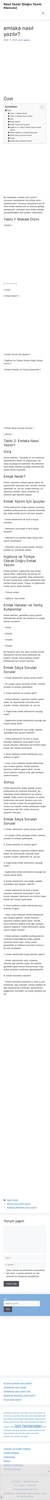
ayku (11, 1416)
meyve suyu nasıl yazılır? (19, 1204)
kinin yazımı (15, 1430)
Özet (9, 110)
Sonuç (12, 138)
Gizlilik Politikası (11, 1453)
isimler (12, 1426)
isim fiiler (6, 1426)
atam (7, 1416)
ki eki (44, 1426)
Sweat (6, 1433)
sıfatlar (28, 1433)
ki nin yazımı (7, 1430)
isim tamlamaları (28, 1426)
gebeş (22, 1422)
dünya (23, 1416)
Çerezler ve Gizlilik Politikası (17, 1449)
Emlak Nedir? (15, 122)
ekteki (5, 1419)
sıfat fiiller (22, 1433)
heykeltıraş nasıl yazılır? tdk (17, 1391)
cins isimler (16, 1416)
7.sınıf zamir (23, 1413)
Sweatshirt (11, 1433)
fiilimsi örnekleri (29, 1419)
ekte (44, 1416)
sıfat (16, 1433)
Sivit (43, 1430)
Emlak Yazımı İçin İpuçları (20, 124)
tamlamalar (7, 1436)
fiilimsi (15, 1419)
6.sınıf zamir (15, 1413)
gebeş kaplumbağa (30, 1422)
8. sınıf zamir (32, 1413)
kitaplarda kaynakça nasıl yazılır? (20, 1395)
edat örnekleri (38, 1416)
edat (26, 1416)
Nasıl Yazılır (12, 1200)
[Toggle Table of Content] (41, 107)
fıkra (17, 1422)
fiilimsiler (21, 1419)
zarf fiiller (17, 1436)
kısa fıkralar (23, 1430)
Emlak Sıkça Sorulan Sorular (21, 135)
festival (10, 1419)
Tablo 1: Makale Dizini (18, 113)
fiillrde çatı (12, 1422)
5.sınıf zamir (7, 1413)
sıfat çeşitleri (35, 1433)
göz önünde (40, 1422)
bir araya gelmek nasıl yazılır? (18, 1383)
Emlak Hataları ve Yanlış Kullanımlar (24, 132)
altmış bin (40, 1413)
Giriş (11, 119)
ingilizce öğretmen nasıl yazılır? (22, 1207)
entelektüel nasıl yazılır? (15, 1387)
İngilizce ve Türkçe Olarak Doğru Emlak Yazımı (25, 128)
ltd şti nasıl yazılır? (12, 1399)
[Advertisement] (25, 70)
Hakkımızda (9, 1457)
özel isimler (24, 1436)
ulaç (12, 1436)
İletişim (7, 1461)
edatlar (31, 1416)
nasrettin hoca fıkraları (35, 1430)
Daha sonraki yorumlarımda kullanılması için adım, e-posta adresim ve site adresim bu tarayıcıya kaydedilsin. (25, 1273)
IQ (45, 1422)
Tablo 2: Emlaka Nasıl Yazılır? (21, 116)
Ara (5, 1299)
